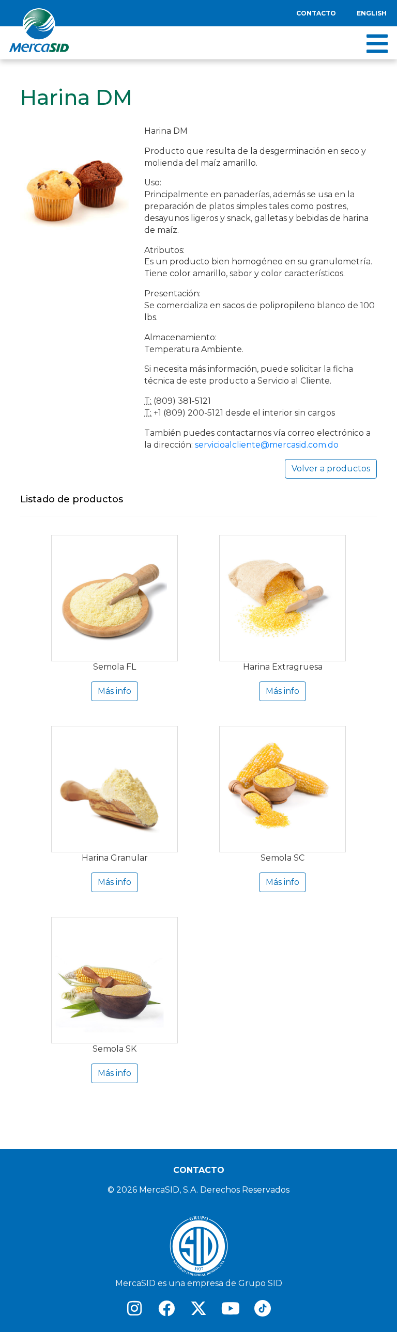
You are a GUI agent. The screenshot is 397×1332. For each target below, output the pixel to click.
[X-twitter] (198, 1308)
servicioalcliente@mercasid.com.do (267, 445)
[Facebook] (166, 1308)
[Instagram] (134, 1308)
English (372, 13)
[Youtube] (230, 1308)
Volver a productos (331, 468)
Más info (114, 691)
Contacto (316, 13)
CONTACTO (198, 1170)
